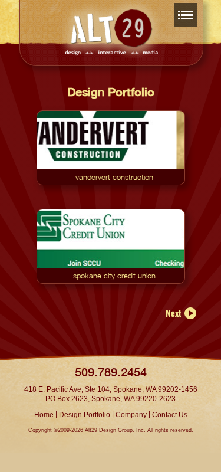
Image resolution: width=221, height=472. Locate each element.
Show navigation (185, 13)
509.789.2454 (111, 372)
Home (44, 415)
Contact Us (169, 415)
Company (131, 415)
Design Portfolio (84, 415)
